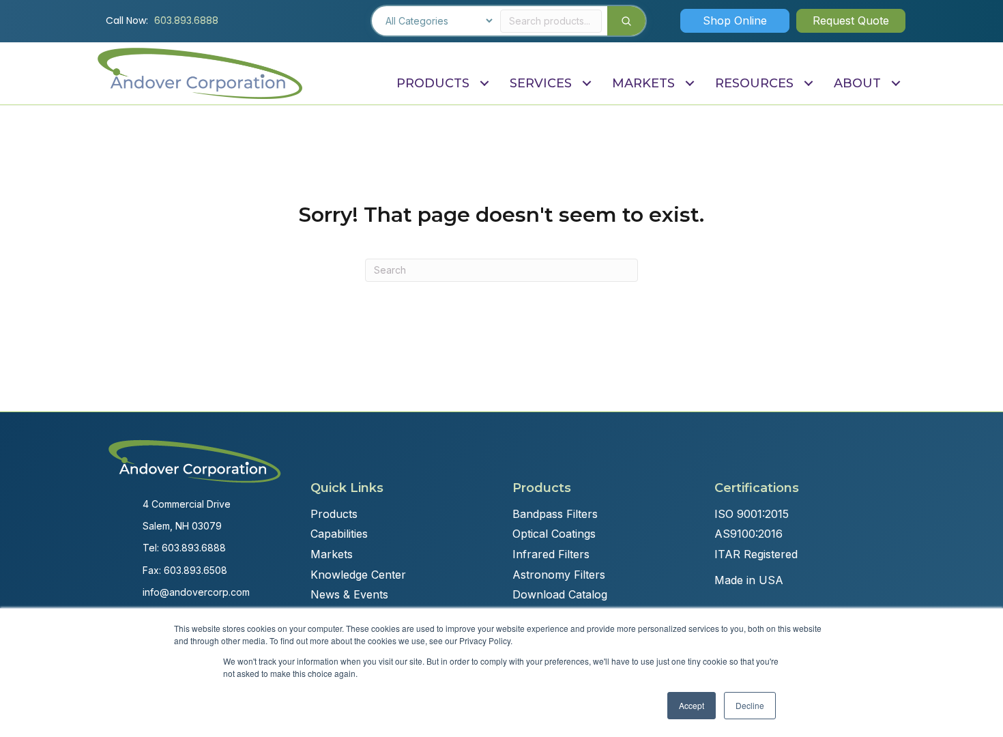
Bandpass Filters (555, 514)
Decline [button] (750, 705)
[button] (734, 20)
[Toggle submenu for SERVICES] (586, 83)
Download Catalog (559, 594)
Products (334, 514)
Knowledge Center (358, 574)
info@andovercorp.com (196, 592)
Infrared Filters (551, 554)
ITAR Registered (756, 554)
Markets (331, 554)
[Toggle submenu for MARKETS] (689, 83)
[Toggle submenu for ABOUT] (895, 83)
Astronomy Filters (558, 574)
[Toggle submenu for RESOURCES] (808, 83)
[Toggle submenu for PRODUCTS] (484, 83)
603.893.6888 (186, 20)
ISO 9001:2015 (751, 514)
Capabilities (339, 533)
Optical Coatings (554, 533)
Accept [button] (691, 705)
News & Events (349, 594)
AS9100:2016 (748, 533)
